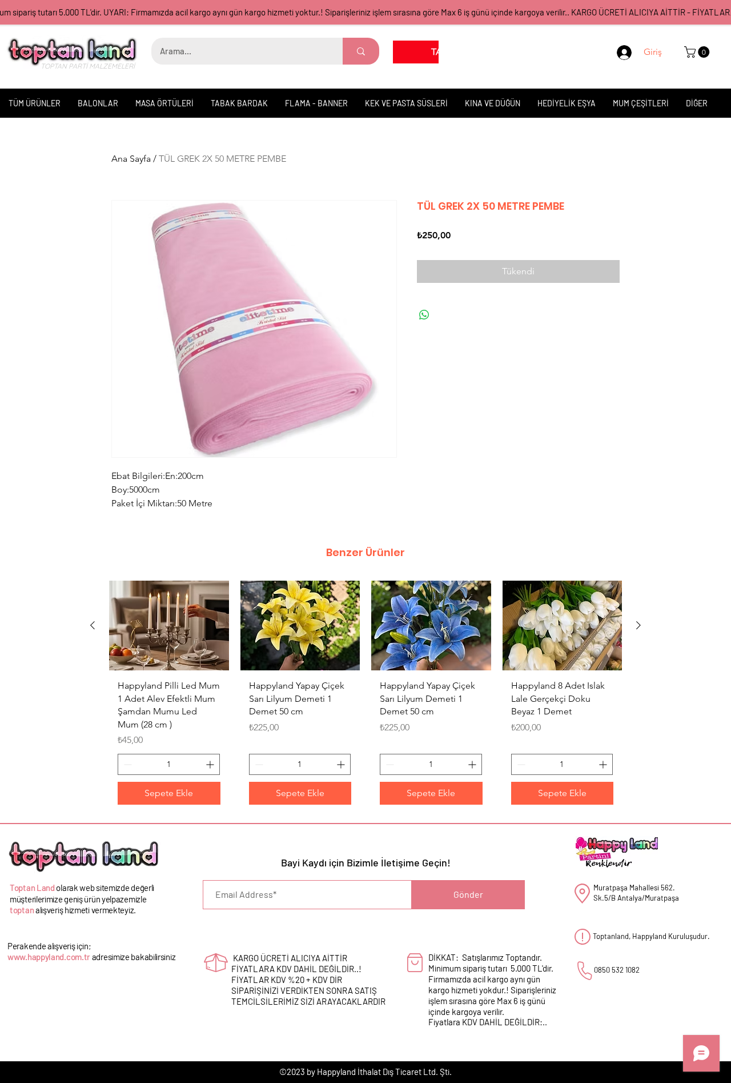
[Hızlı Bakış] (169, 625)
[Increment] (211, 764)
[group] (365, 697)
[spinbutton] (169, 764)
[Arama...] (361, 51)
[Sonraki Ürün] (638, 625)
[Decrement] (126, 764)
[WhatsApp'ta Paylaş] (424, 315)
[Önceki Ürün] (92, 625)
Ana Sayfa (131, 158)
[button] (698, 52)
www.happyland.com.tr (48, 957)
